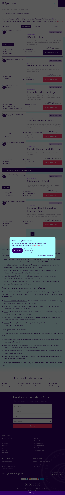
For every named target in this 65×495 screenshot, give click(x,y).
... (59, 21)
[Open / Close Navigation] (61, 3)
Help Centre (5, 441)
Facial (6, 312)
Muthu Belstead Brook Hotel (41, 65)
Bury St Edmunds (25, 383)
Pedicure (6, 323)
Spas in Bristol (38, 448)
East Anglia (14, 9)
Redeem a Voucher (7, 438)
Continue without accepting (45, 255)
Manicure (7, 317)
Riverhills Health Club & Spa (41, 92)
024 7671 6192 (57, 474)
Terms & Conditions (7, 461)
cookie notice (36, 245)
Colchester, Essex (31, 146)
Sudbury (54, 383)
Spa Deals (4, 450)
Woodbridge (55, 386)
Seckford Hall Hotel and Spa (41, 120)
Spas (8, 9)
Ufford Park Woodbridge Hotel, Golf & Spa (18, 259)
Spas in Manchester (39, 445)
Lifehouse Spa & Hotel (38, 181)
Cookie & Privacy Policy (8, 466)
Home (3, 9)
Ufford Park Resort (36, 37)
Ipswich (26, 9)
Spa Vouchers (38, 441)
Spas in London (38, 443)
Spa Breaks (5, 452)
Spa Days (36, 438)
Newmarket (39, 386)
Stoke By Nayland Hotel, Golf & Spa (44, 149)
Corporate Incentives (7, 468)
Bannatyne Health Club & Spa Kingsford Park (41, 209)
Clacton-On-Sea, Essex (32, 178)
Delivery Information (7, 464)
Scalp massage (9, 306)
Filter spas (32, 493)
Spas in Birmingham (39, 450)
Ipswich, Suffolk (31, 34)
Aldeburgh (7, 386)
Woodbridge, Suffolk (32, 118)
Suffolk (21, 9)
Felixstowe (23, 386)
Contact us (5, 443)
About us (4, 445)
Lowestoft (38, 383)
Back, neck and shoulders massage (15, 301)
